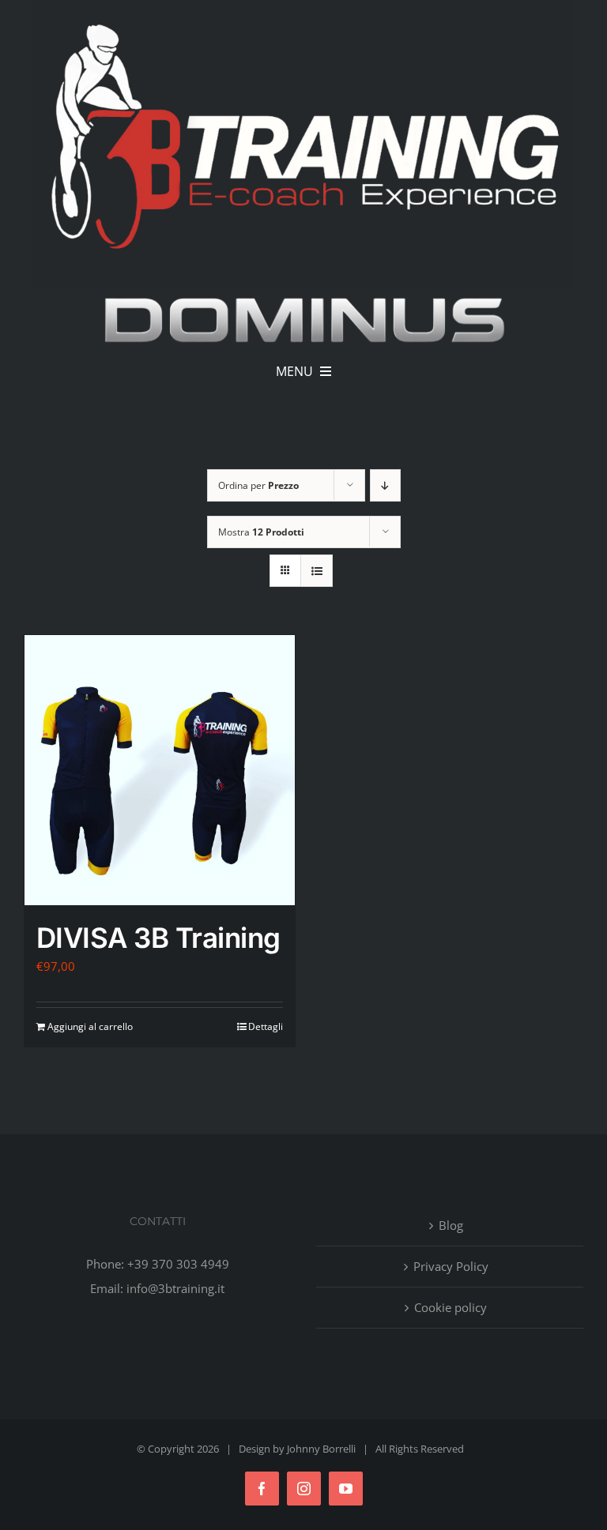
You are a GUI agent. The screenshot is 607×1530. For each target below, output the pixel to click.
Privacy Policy (450, 1266)
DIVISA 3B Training (158, 937)
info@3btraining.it (175, 1288)
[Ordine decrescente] (385, 485)
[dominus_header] (303, 295)
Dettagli (265, 1026)
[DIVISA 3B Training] (160, 770)
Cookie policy (450, 1307)
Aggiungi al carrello (90, 1026)
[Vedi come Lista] (316, 570)
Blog (451, 1225)
